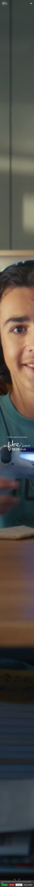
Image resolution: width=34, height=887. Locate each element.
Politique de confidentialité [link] (28, 884)
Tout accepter (4, 884)
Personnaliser (19, 884)
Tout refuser (11, 884)
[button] (31, 3)
